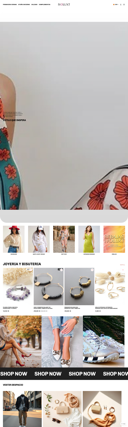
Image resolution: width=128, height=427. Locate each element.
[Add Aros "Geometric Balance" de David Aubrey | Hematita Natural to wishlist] (61, 270)
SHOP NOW (24, 374)
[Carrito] (124, 4)
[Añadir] (61, 303)
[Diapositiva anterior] (36, 286)
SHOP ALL (122, 264)
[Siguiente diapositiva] (61, 286)
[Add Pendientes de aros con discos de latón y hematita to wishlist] (92, 270)
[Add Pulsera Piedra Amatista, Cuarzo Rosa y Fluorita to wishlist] (30, 270)
